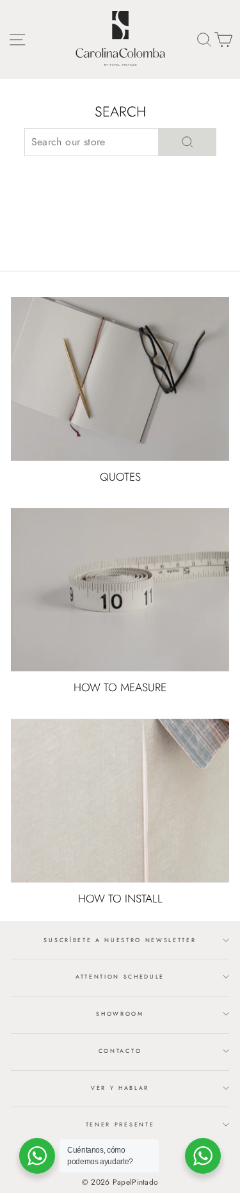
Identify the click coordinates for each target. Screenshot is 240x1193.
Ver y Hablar (120, 1088)
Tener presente (120, 1124)
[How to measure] (120, 590)
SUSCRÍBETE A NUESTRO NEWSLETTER (120, 940)
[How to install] (120, 801)
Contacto (120, 1050)
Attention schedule (120, 976)
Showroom (119, 1013)
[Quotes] (120, 379)
